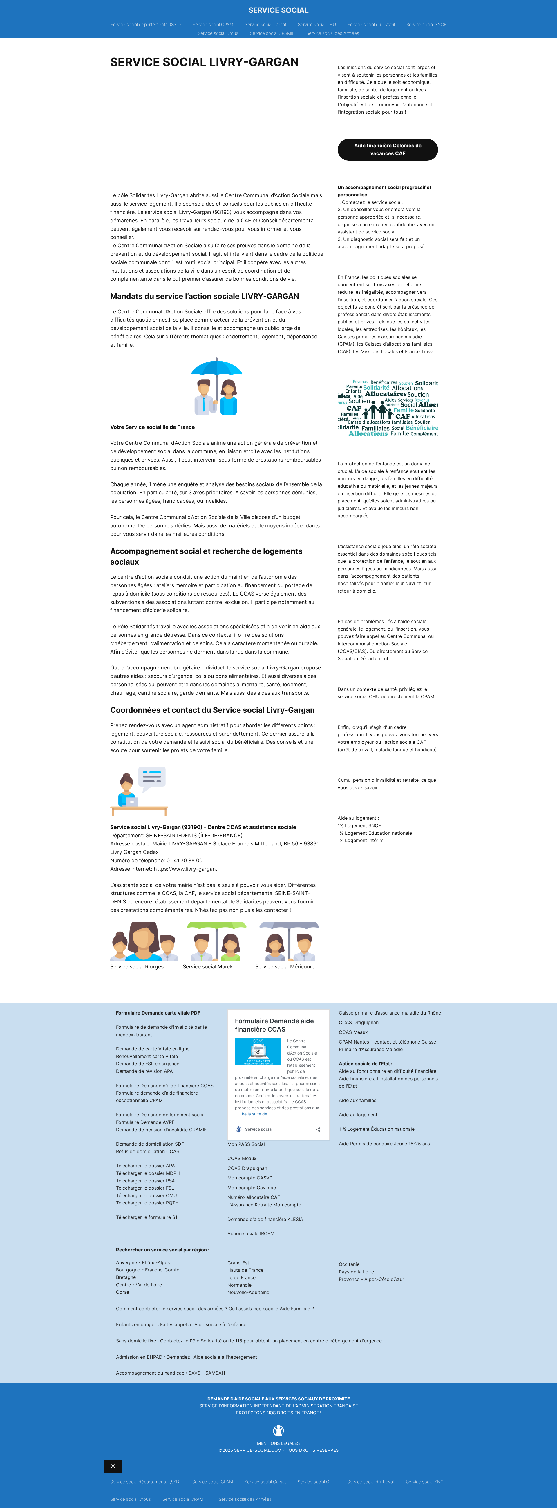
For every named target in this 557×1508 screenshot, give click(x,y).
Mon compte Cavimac (251, 1188)
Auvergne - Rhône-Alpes (143, 1262)
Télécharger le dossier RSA (145, 1181)
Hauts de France (245, 1270)
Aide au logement (358, 1114)
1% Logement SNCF (359, 825)
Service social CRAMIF (272, 33)
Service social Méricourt (284, 966)
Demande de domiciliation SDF (150, 1144)
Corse (122, 1292)
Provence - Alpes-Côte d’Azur (371, 1279)
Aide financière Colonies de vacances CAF (388, 149)
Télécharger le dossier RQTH (147, 1203)
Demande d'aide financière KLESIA (265, 1219)
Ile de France (241, 1277)
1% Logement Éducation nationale (375, 833)
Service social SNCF (426, 24)
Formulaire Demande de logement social (160, 1114)
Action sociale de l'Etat (364, 1063)
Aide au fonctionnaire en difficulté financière (387, 1071)
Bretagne (126, 1277)
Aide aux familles (357, 1100)
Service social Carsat (265, 24)
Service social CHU (317, 24)
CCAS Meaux (241, 1158)
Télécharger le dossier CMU (146, 1195)
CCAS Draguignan (247, 1168)
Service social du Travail (371, 24)
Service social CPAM (213, 24)
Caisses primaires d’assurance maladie (380, 337)
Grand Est (238, 1263)
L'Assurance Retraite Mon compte (264, 1205)
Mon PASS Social (246, 1144)
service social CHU (358, 696)
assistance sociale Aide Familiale (274, 1308)
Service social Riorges (137, 966)
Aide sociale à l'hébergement (225, 1357)
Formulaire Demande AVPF (145, 1122)
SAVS (194, 1373)
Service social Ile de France (160, 427)
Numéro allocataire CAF (253, 1197)
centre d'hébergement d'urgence (346, 1341)
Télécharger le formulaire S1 (146, 1217)
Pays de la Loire (356, 1272)
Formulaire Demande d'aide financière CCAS (165, 1085)
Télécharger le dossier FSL (145, 1188)
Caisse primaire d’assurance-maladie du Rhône (390, 1013)
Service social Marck (208, 966)
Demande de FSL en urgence (147, 1063)
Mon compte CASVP (249, 1178)
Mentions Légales (278, 1443)
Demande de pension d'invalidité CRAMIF (161, 1130)
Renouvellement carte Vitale (147, 1056)
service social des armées (195, 1308)
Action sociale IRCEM (250, 1233)
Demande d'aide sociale (235, 1399)
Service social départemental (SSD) (146, 24)
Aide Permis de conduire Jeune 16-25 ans (384, 1143)
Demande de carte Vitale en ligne (152, 1049)
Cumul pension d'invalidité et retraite (378, 780)
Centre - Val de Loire (139, 1285)
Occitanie (349, 1264)
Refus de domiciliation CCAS (147, 1151)
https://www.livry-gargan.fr (187, 869)
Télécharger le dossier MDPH (148, 1173)
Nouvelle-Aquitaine (248, 1292)
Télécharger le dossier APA (145, 1165)
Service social (279, 10)
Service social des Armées (332, 33)
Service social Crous (218, 33)
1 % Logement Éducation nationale (377, 1129)
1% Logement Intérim (361, 840)
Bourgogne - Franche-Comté (147, 1270)
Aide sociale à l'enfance (220, 1324)
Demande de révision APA (144, 1071)
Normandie (239, 1285)
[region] (216, 132)
